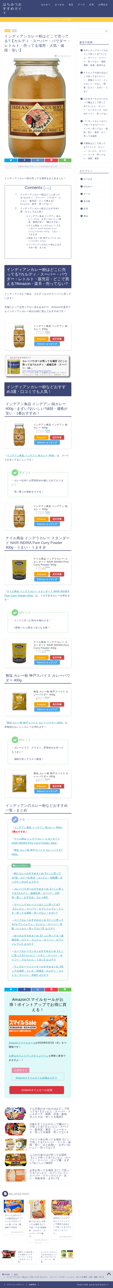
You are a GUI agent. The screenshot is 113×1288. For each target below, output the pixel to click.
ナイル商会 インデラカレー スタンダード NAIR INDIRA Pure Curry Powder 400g (51, 562)
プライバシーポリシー (15, 1284)
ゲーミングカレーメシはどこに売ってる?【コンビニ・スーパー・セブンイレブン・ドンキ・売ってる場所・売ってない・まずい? (38, 908)
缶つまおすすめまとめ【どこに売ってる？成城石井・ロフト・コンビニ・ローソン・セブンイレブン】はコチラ (38, 939)
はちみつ (45, 4)
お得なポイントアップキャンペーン (28, 1056)
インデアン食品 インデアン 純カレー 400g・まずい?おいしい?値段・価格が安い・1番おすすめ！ (44, 219)
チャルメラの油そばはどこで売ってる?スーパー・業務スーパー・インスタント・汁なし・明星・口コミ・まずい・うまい (96, 82)
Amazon (41, 339)
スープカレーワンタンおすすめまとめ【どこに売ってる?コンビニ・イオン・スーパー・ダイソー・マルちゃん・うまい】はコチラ (38, 955)
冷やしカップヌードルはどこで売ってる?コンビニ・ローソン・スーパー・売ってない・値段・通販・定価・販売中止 (96, 57)
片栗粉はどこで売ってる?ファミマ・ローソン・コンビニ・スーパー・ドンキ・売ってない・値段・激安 (95, 150)
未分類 (87, 201)
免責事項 (32, 1284)
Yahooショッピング (47, 344)
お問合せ (103, 4)
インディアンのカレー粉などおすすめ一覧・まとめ (45, 246)
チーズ (81, 4)
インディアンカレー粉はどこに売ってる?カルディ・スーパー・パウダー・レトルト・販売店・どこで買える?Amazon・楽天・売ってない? (40, 199)
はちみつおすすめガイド (12, 8)
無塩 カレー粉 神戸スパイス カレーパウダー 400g (45, 239)
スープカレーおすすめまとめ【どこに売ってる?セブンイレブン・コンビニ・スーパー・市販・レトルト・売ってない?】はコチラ (38, 924)
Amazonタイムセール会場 (36, 1090)
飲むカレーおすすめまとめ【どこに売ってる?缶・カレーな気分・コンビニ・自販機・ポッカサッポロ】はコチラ (37, 877)
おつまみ (59, 4)
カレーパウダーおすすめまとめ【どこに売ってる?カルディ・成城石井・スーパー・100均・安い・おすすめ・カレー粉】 (38, 893)
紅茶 (91, 4)
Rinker (47, 331)
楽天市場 (57, 339)
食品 (71, 4)
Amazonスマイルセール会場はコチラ (36, 1078)
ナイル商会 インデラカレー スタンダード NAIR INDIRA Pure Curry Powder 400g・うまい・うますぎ (44, 230)
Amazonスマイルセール (22, 1043)
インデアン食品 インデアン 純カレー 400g (30, 455)
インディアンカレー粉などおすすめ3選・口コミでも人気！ (39, 210)
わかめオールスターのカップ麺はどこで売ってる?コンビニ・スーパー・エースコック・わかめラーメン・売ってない (96, 106)
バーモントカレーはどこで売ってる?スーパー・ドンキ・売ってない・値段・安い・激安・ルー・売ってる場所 (96, 128)
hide (47, 188)
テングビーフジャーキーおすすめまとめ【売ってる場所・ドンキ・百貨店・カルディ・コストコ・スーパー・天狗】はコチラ (38, 970)
